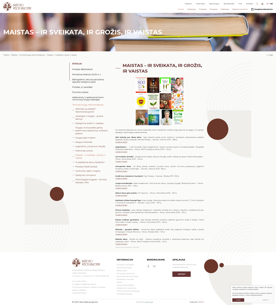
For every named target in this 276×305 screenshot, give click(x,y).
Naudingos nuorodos (125, 279)
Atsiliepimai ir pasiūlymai (126, 288)
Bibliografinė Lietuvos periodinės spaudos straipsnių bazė (88, 80)
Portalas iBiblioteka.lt (82, 69)
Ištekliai (181, 9)
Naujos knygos (214, 4)
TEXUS (201, 302)
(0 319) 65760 (80, 281)
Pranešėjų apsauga (124, 294)
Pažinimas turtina (84, 151)
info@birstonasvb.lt (88, 284)
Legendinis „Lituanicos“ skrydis (90, 146)
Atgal (271, 55)
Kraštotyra (225, 9)
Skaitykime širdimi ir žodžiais (89, 123)
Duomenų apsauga (144, 302)
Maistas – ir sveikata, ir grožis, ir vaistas (90, 156)
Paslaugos (191, 9)
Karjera (119, 282)
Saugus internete (83, 142)
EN (271, 4)
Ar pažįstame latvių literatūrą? (90, 162)
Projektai (202, 9)
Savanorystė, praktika (125, 285)
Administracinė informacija (127, 276)
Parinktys (265, 300)
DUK (240, 4)
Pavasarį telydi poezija (86, 166)
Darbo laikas (200, 4)
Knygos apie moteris (85, 138)
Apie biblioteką (229, 4)
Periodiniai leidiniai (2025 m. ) (86, 74)
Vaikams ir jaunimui (240, 9)
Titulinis (6, 55)
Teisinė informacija (124, 268)
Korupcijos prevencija (125, 273)
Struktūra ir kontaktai (125, 265)
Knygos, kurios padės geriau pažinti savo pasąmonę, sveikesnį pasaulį (91, 131)
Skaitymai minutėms (85, 175)
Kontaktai (249, 4)
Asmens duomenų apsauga (128, 291)
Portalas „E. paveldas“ (82, 87)
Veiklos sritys (122, 271)
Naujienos (188, 4)
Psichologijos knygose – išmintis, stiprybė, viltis (91, 181)
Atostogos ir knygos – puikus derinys (89, 117)
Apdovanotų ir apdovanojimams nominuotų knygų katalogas (88, 98)
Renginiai (213, 9)
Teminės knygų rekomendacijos (32, 55)
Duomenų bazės (80, 92)
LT (268, 4)
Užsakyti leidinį (121, 142)
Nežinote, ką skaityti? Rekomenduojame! (85, 110)
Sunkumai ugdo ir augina (87, 171)
